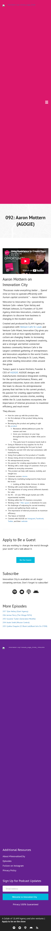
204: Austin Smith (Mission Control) (16, 622)
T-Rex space (24, 503)
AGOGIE (14, 372)
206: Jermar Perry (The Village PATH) (17, 615)
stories (24, 476)
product (14, 426)
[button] (25, 897)
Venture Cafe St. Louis (31, 326)
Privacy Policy (9, 870)
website (24, 521)
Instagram (31, 518)
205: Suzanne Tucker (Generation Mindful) (19, 619)
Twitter (10, 521)
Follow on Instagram (13, 865)
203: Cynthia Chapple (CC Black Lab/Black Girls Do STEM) (25, 626)
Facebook (40, 518)
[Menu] (46, 102)
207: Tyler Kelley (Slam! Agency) (15, 611)
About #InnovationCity (14, 856)
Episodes (7, 860)
